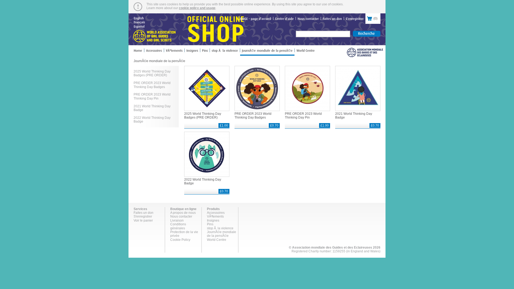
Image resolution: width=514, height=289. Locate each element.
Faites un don (143, 212)
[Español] (139, 26)
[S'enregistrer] (354, 19)
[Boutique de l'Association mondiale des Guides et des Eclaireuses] (188, 29)
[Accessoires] (154, 52)
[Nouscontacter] (308, 19)
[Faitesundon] (332, 19)
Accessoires (216, 212)
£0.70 (274, 125)
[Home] (139, 52)
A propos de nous (183, 212)
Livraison (177, 220)
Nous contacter (181, 216)
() (371, 18)
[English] (139, 18)
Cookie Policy (180, 239)
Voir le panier (143, 220)
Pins (210, 224)
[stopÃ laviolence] (225, 52)
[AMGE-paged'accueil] (255, 19)
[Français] (139, 22)
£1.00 (224, 125)
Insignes (213, 220)
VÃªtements (215, 216)
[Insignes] (192, 52)
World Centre (216, 239)
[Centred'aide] (284, 19)
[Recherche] (366, 34)
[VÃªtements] (174, 52)
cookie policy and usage (197, 8)
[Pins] (205, 52)
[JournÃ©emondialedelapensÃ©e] (267, 52)
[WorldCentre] (305, 52)
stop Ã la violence (220, 228)
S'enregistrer (143, 216)
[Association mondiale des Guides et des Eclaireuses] (364, 52)
